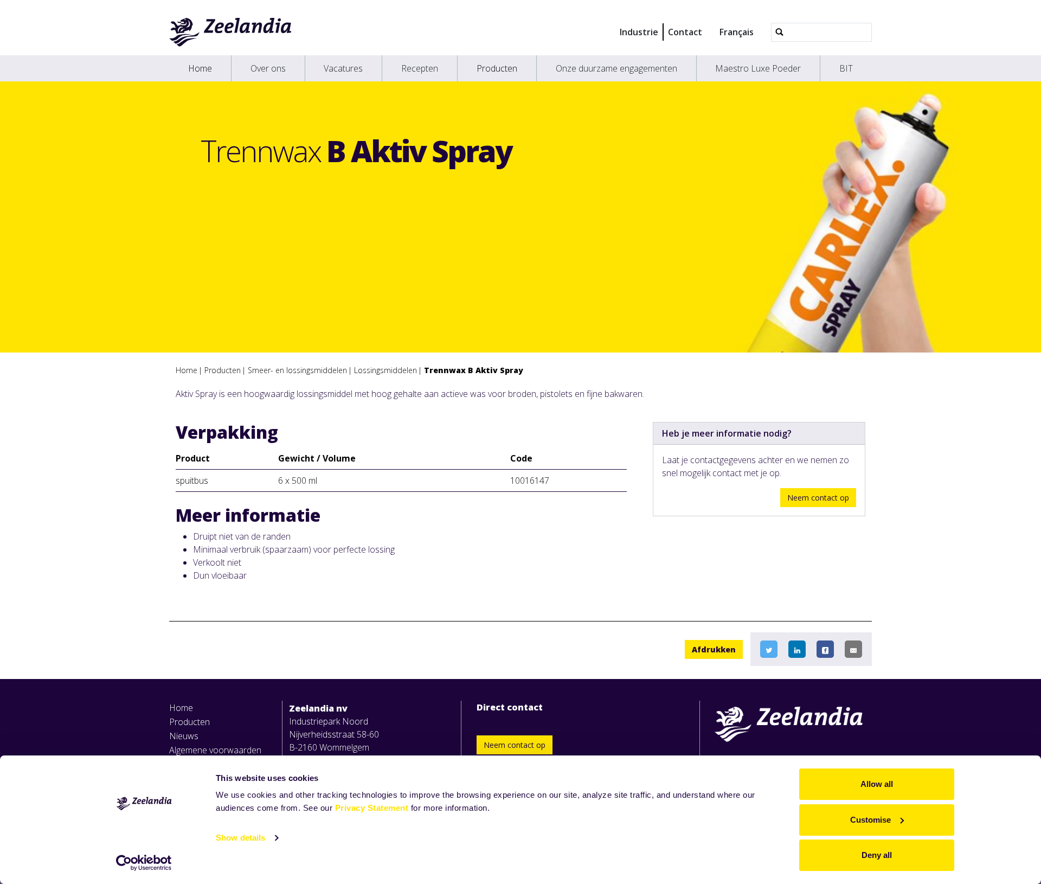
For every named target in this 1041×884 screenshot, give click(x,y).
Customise (870, 819)
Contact (685, 32)
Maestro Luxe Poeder (758, 68)
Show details (240, 837)
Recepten (419, 68)
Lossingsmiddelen (385, 370)
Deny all (877, 855)
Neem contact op (818, 497)
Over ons (268, 68)
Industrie (639, 32)
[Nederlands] (230, 32)
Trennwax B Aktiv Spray (473, 370)
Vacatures (343, 68)
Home (200, 68)
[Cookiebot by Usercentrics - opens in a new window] (144, 863)
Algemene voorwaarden (215, 750)
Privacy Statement (372, 807)
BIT (846, 68)
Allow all (876, 784)
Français (736, 32)
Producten (497, 68)
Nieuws (183, 736)
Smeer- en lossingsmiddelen (297, 370)
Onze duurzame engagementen (616, 68)
